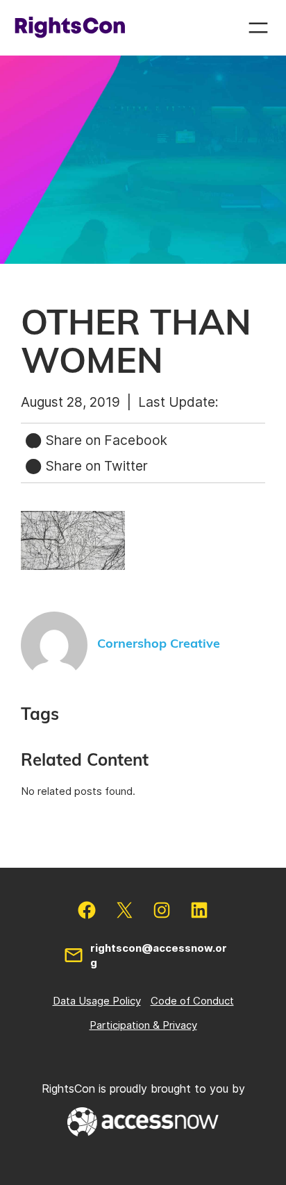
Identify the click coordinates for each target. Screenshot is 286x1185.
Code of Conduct (192, 1000)
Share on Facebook (104, 440)
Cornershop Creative (158, 644)
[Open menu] (258, 28)
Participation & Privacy (143, 1025)
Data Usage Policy (97, 1000)
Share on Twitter (95, 465)
